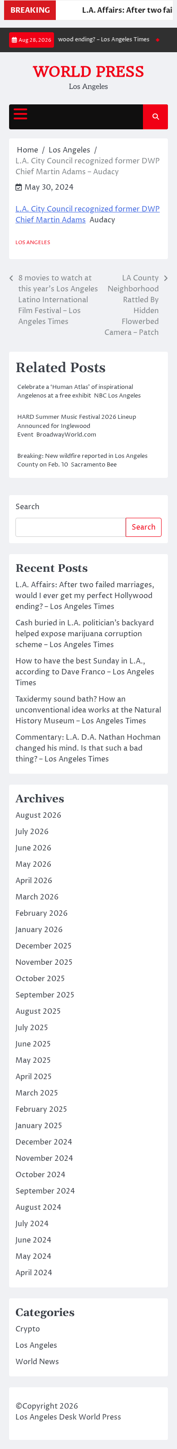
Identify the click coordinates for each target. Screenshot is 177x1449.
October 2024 (40, 1175)
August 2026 (38, 815)
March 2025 (36, 1093)
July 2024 (32, 1224)
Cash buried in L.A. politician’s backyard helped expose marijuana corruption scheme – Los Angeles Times (84, 634)
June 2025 (33, 1044)
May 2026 (33, 864)
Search (27, 507)
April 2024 (33, 1273)
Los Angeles (32, 242)
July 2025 (31, 1028)
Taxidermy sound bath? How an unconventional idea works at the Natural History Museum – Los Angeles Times (88, 710)
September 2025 (44, 995)
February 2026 (41, 914)
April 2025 (33, 1077)
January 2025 (38, 1126)
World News (37, 1362)
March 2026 (37, 897)
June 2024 (33, 1240)
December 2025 (43, 946)
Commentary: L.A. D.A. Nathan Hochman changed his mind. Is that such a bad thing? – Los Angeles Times (88, 748)
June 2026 (33, 848)
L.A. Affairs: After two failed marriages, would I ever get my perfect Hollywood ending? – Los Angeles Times (84, 596)
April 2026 (33, 881)
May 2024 (33, 1257)
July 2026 (32, 832)
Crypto (27, 1329)
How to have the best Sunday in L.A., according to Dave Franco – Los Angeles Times (84, 672)
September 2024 (45, 1191)
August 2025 (38, 1012)
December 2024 (43, 1142)
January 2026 (39, 930)
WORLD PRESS (88, 71)
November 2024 (44, 1159)
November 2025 (44, 963)
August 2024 (38, 1208)
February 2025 (41, 1110)
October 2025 (40, 979)
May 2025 (33, 1061)
